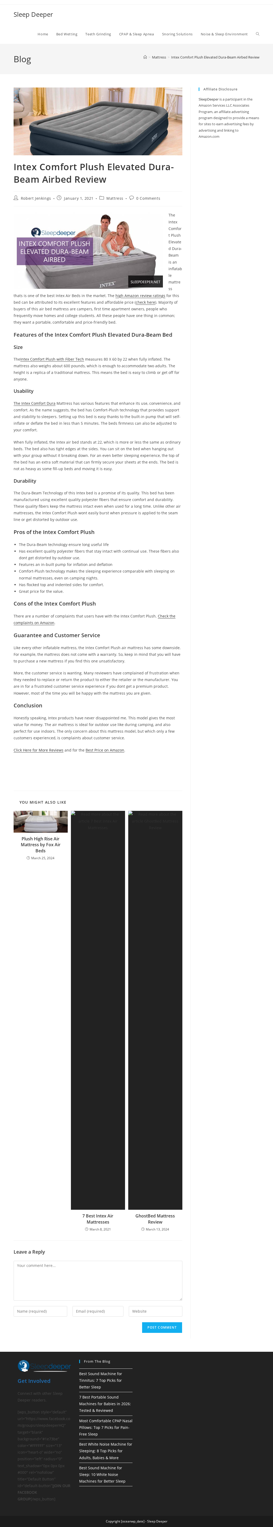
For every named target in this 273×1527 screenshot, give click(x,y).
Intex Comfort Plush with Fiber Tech (52, 359)
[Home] (145, 57)
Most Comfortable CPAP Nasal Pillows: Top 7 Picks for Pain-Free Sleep (106, 1427)
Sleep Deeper (33, 14)
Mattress (114, 198)
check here (145, 302)
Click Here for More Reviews (38, 750)
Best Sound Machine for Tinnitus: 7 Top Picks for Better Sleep (100, 1380)
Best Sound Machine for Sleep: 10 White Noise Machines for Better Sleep (102, 1474)
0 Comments (148, 198)
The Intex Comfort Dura (34, 403)
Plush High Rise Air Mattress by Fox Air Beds (41, 845)
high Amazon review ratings (140, 295)
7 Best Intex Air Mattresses (97, 1219)
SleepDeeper (209, 99)
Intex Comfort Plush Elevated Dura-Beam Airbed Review (215, 57)
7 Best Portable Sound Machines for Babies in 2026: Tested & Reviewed (105, 1404)
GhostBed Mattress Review (155, 1219)
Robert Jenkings (36, 198)
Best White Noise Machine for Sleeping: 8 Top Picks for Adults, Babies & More (105, 1451)
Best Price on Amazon (105, 750)
